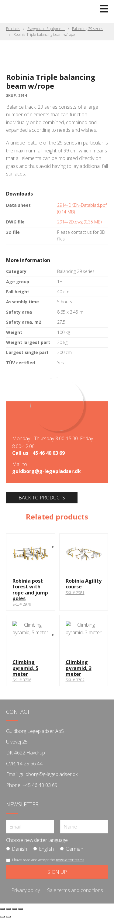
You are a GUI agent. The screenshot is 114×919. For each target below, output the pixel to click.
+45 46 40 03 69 (47, 453)
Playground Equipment (46, 28)
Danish (19, 849)
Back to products (42, 497)
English (46, 849)
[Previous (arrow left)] (2, 916)
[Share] (14, 909)
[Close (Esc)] (20, 909)
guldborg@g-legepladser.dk (46, 471)
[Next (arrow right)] (8, 916)
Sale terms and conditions (75, 890)
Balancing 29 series (87, 28)
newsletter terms (70, 860)
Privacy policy (25, 890)
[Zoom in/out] (2, 909)
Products (13, 28)
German (74, 849)
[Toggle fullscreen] (8, 909)
